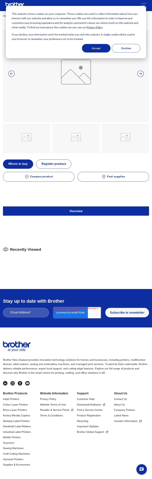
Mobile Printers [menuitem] (12, 437)
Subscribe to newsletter (127, 312)
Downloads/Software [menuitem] (89, 404)
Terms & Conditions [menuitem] (51, 415)
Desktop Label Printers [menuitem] (16, 420)
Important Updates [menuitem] (88, 426)
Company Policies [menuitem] (124, 409)
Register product (54, 163)
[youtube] (27, 383)
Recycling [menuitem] (82, 420)
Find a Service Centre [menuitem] (90, 409)
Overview (76, 211)
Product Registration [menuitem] (89, 415)
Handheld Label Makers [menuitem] (17, 426)
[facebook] (20, 383)
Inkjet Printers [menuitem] (11, 399)
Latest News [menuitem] (121, 415)
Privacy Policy (94, 27)
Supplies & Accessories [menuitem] (16, 464)
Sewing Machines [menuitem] (13, 448)
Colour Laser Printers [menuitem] (15, 404)
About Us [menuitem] (120, 393)
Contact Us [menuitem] (120, 399)
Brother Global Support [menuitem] (90, 431)
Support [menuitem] (82, 393)
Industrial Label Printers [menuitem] (17, 431)
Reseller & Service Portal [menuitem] (54, 409)
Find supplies (116, 176)
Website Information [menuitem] (54, 393)
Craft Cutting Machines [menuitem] (16, 453)
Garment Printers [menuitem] (13, 459)
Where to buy (18, 163)
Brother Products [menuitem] (15, 393)
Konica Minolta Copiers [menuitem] (16, 415)
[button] (11, 74)
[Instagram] (12, 383)
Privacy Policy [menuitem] (48, 399)
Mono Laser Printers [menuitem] (15, 409)
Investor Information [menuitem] (126, 420)
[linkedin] (5, 383)
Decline (126, 48)
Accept (96, 48)
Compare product (41, 176)
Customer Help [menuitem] (86, 399)
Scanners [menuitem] (8, 442)
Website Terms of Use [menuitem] (53, 404)
